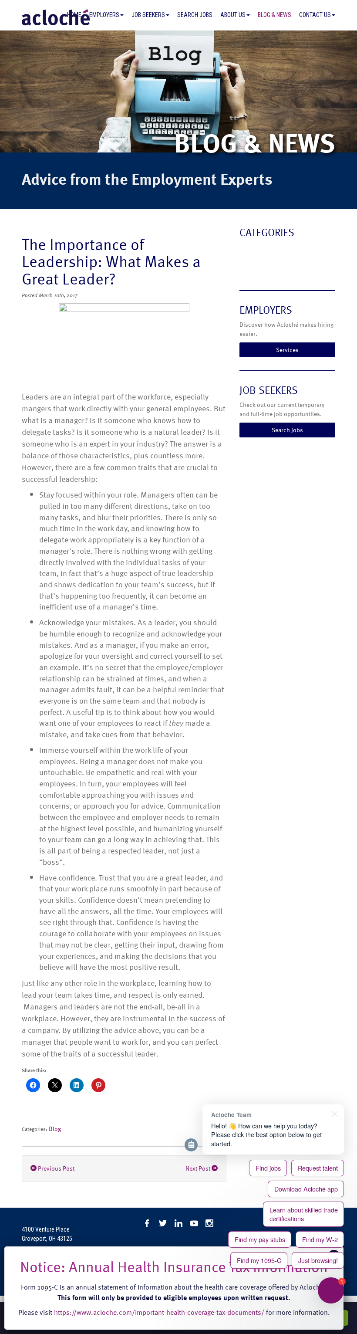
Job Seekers (148, 14)
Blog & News (274, 14)
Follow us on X (163, 1223)
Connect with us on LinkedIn (178, 1223)
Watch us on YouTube (194, 1223)
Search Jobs (194, 14)
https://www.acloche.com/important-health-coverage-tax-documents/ (159, 1312)
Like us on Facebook (147, 1223)
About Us (233, 14)
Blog (55, 1128)
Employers (104, 14)
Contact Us (315, 14)
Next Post (198, 1168)
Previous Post (55, 1168)
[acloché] (56, 17)
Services (287, 349)
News (248, 268)
